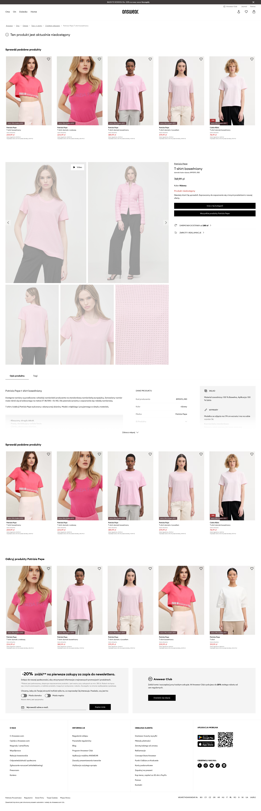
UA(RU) (253, 804)
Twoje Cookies (52, 804)
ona (7, 11)
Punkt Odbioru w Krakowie (146, 760)
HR (218, 804)
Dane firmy (39, 804)
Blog (74, 745)
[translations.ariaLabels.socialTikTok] (217, 765)
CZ (210, 804)
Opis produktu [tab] (17, 375)
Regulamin (28, 804)
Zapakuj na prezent (143, 770)
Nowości (9, 17)
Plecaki (83, 17)
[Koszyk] (254, 11)
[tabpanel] (130, 407)
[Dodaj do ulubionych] (48, 59)
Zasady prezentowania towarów (86, 760)
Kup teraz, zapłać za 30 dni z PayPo (151, 775)
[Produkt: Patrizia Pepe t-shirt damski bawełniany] (130, 90)
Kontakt (138, 785)
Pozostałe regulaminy (81, 741)
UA (247, 804)
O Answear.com (17, 736)
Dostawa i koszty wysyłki (146, 736)
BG (201, 804)
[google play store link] (206, 737)
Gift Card (93, 17)
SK (243, 804)
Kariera (13, 775)
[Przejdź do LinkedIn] (224, 765)
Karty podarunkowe (144, 765)
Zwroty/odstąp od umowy (146, 745)
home (34, 11)
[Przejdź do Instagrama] (205, 765)
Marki (67, 17)
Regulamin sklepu (80, 736)
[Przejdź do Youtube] (211, 765)
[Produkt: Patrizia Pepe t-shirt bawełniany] (29, 90)
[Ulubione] (246, 11)
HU (223, 804)
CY (205, 804)
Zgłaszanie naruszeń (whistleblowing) (26, 765)
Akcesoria (39, 17)
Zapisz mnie (100, 707)
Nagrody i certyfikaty (19, 745)
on (14, 11)
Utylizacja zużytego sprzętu (84, 765)
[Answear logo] (130, 12)
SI (239, 804)
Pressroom (14, 770)
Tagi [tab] (35, 375)
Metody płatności (142, 741)
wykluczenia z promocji (107, 686)
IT (227, 804)
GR (214, 804)
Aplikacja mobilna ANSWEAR (85, 755)
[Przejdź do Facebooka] (200, 765)
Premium (58, 17)
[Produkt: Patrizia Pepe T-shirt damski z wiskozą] (79, 90)
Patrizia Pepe (180, 163)
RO (235, 804)
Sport (49, 17)
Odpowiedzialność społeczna (23, 760)
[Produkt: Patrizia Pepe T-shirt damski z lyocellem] (181, 90)
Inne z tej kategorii (215, 206)
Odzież (19, 17)
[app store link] (206, 743)
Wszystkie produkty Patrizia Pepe (215, 213)
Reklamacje (140, 750)
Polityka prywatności (13, 804)
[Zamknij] (253, 2)
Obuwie (28, 17)
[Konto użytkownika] (238, 11)
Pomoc (138, 780)
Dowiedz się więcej (162, 698)
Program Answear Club (82, 750)
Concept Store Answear (145, 755)
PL (231, 804)
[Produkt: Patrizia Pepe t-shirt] (232, 600)
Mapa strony (65, 804)
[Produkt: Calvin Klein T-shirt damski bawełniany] (232, 90)
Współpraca (15, 750)
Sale (75, 17)
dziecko (23, 11)
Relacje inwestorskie (19, 755)
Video (79, 167)
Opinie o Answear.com (20, 741)
